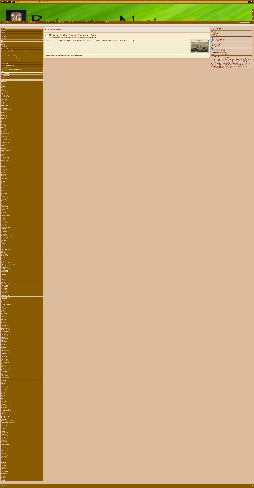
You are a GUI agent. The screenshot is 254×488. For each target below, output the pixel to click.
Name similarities (78, 55)
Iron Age (79, 37)
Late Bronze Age (4, 91)
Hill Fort (3, 282)
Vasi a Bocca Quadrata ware (7, 238)
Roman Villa (3, 446)
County (2, 144)
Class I (2, 279)
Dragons (3, 392)
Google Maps (216, 32)
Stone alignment (4, 384)
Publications (3, 400)
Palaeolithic (3, 117)
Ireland (2, 179)
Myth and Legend (5, 391)
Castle (2, 151)
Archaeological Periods (40, 21)
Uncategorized (4, 473)
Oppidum (3, 288)
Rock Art (3, 383)
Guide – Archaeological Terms (7, 65)
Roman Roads (4, 444)
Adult (2, 218)
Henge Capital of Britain (99, 21)
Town (2, 146)
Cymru (68, 55)
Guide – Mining (21, 63)
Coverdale (229, 60)
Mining (2, 317)
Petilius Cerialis (4, 377)
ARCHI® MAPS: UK (218, 44)
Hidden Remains (4, 258)
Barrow (2, 333)
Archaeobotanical (4, 130)
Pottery (2, 228)
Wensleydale (214, 67)
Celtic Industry (4, 452)
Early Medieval (4, 98)
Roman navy (3, 438)
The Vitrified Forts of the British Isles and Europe (82, 21)
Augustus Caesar (4, 369)
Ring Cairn (3, 343)
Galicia (21, 77)
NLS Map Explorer (217, 29)
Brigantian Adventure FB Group (220, 39)
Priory (2, 417)
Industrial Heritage (5, 315)
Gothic (2, 100)
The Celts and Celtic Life (51, 21)
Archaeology (3, 129)
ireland (215, 63)
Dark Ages (61, 37)
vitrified (240, 66)
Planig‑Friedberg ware (6, 235)
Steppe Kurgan (4, 347)
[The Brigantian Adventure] (252, 485)
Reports (26, 21)
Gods (2, 251)
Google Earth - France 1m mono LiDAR (221, 50)
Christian (217, 60)
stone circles (3, 387)
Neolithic (3, 112)
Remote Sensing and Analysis (7, 264)
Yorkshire (220, 67)
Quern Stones (4, 240)
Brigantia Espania (5, 73)
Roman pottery (4, 440)
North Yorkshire (235, 65)
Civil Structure (4, 142)
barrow (241, 58)
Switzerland (3, 185)
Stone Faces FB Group (218, 41)
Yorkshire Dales (230, 67)
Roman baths (4, 432)
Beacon (2, 301)
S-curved (3, 224)
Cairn (2, 337)
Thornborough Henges (229, 66)
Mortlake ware (4, 234)
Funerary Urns (4, 230)
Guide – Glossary (5, 67)
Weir (2, 479)
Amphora (3, 193)
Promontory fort (4, 291)
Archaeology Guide (18, 21)
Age (213, 58)
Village (2, 148)
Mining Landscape (5, 328)
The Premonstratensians (6, 420)
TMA (214, 34)
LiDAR (2, 261)
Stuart (2, 121)
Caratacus (3, 372)
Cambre (52, 55)
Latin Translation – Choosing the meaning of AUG (11, 69)
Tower (2, 311)
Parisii (2, 459)
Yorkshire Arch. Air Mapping (219, 37)
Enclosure (3, 170)
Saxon (21, 42)
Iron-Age (3, 322)
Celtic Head (3, 206)
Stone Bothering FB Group (219, 40)
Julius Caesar (4, 375)
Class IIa (3, 280)
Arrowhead (3, 200)
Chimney (3, 316)
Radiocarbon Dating (5, 262)
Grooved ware (4, 231)
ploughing (3, 84)
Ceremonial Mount (5, 352)
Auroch (2, 196)
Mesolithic (3, 111)
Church (2, 413)
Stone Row (3, 389)
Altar (2, 191)
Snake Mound (4, 362)
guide (231, 62)
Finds (2, 190)
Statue (2, 241)
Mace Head (3, 222)
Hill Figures (60, 21)
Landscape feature (5, 331)
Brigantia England (55, 37)
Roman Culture (4, 430)
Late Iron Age (4, 105)
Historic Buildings (5, 297)
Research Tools (4, 267)
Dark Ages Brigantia (67, 37)
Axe (2, 203)
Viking (21, 40)
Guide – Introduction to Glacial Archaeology (10, 59)
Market (2, 380)
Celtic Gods (3, 449)
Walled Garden (4, 313)
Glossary (3, 257)
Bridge (2, 476)
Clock (2, 209)
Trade (2, 461)
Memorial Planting (5, 416)
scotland (218, 66)
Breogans (3, 371)
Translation (3, 467)
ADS (214, 38)
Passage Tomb (4, 359)
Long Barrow (4, 340)
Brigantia (48, 55)
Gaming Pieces (4, 213)
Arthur (2, 368)
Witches (2, 396)
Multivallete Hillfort (5, 286)
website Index (7, 21)
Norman (3, 115)
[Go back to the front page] (127, 12)
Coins (2, 463)
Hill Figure (3, 355)
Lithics (2, 274)
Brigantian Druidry (5, 139)
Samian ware (4, 237)
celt (247, 59)
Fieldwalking (4, 273)
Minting (2, 462)
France (2, 177)
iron (219, 63)
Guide (2, 252)
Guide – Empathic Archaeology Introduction (21, 53)
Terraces (3, 363)
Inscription (3, 468)
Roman (94, 37)
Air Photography (4, 271)
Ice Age (2, 102)
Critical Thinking (4, 254)
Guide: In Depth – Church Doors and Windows (11, 61)
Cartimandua (243, 59)
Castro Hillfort (4, 283)
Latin (2, 469)
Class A (2, 163)
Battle (2, 135)
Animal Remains (4, 194)
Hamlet (2, 145)
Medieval (83, 37)
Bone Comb (3, 205)
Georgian (3, 99)
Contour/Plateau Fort (5, 285)
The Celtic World (4, 447)
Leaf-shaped (3, 202)
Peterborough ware (5, 232)
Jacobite (2, 106)
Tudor (2, 124)
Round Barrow (4, 344)
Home (2, 25)
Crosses (2, 414)
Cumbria (64, 55)
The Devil (3, 395)
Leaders (2, 365)
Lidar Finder (215, 33)
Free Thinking (4, 133)
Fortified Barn (4, 157)
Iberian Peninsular (5, 75)
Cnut (2, 374)
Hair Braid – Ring (5, 215)
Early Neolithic (4, 114)
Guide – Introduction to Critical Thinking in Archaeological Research (21, 50)
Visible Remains (4, 268)
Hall (2, 307)
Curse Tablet (3, 211)
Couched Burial (4, 219)
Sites (11, 21)
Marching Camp (4, 158)
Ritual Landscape (4, 329)
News (2, 404)
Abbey (2, 412)
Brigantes (3, 457)
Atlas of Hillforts (216, 45)
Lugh (2, 450)
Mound (2, 357)
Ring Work (3, 161)
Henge (2, 277)
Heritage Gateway (217, 43)
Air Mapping (4, 270)
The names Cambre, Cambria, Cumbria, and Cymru (73, 35)
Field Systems (4, 82)
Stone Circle (3, 386)
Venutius (236, 66)
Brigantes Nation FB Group (219, 49)
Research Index (67, 21)
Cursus (2, 353)
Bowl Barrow (4, 335)
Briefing (3, 426)
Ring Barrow (4, 341)
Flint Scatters (4, 212)
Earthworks (3, 166)
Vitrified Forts (245, 66)
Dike (2, 167)
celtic (61, 55)
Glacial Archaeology (5, 325)
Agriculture (3, 81)
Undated (3, 125)
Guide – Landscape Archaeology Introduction (21, 55)
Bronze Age (21, 30)
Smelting (3, 320)
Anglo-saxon (4, 89)
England (247, 60)
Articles (2, 425)
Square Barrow (4, 346)
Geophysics (3, 259)
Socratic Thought (4, 255)
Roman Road (4, 443)
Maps (2, 245)
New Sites (108, 21)
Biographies (3, 401)
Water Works (3, 474)
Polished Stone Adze (5, 227)
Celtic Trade (3, 455)
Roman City (3, 434)
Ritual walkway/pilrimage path (7, 422)
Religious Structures (5, 410)
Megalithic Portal (216, 35)
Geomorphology (4, 249)
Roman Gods (4, 435)
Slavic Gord (3, 292)
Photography (4, 276)
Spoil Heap (3, 319)
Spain (2, 184)
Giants (2, 393)
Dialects (2, 165)
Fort (2, 155)
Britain (2, 175)
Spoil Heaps (3, 465)
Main (1, 21)
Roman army (4, 431)
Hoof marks (3, 197)
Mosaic (2, 225)
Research (3, 428)
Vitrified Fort (21, 46)
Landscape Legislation (6, 326)
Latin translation (4, 471)
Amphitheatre (4, 298)
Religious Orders (4, 419)
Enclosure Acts (4, 172)
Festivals (3, 189)
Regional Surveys (5, 265)
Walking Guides (4, 407)
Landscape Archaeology (6, 324)
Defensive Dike (4, 152)
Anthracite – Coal (5, 248)
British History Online (217, 47)
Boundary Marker (5, 349)
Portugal (3, 181)
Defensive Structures (5, 150)
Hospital (3, 308)
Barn (2, 300)
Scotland (3, 182)
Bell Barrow (3, 334)
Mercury (3, 437)
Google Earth (216, 31)
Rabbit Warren (4, 409)
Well (2, 480)
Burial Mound (4, 350)
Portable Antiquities (217, 46)
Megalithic (3, 382)
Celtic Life (3, 453)
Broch (2, 303)
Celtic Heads (31, 21)
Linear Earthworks (5, 356)
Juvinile (2, 221)
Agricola (3, 366)
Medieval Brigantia (89, 37)
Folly (2, 306)
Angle (2, 86)
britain (226, 59)
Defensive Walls (4, 154)
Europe (2, 174)
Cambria (57, 55)
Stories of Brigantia (5, 405)
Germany (3, 178)
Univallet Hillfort (4, 294)
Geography (3, 243)
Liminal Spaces (4, 378)
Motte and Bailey (4, 160)
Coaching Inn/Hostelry (6, 304)
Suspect (2, 122)
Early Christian (74, 37)
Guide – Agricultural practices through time (21, 57)
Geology (3, 246)
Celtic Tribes (3, 456)
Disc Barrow (4, 338)
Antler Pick (3, 199)
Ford (2, 477)
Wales (2, 187)
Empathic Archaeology (6, 131)
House (2, 310)
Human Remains (4, 216)
